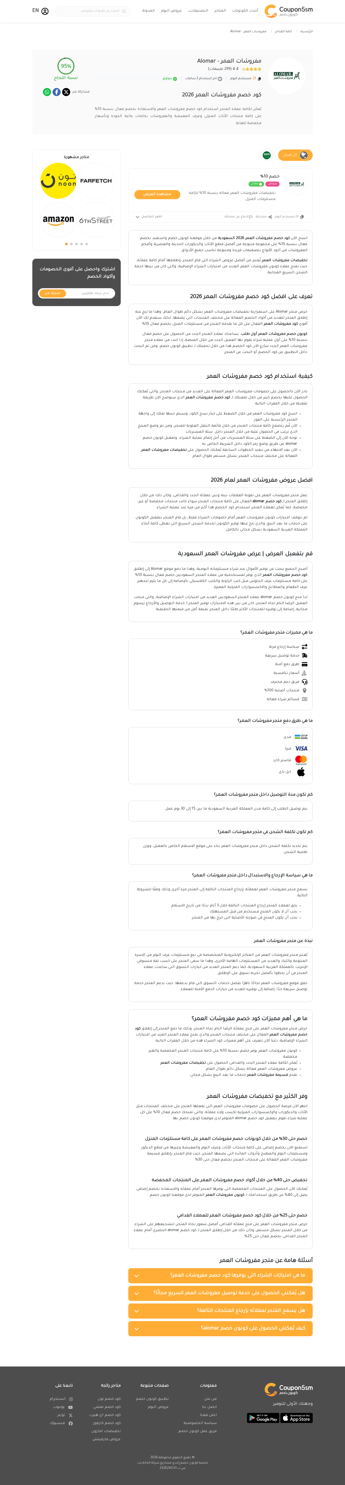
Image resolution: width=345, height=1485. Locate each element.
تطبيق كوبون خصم (152, 1399)
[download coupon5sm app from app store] (296, 1418)
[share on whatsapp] (47, 92)
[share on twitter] (66, 92)
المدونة (148, 11)
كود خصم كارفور (107, 1423)
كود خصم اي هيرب (105, 1415)
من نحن (210, 1399)
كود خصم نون (109, 1399)
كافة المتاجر (283, 32)
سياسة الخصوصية (200, 1423)
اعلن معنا (208, 1415)
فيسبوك (57, 1423)
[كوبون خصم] (289, 11)
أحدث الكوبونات (245, 11)
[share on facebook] (57, 92)
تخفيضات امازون (106, 1432)
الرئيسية (307, 32)
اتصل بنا (209, 1407)
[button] (44, 11)
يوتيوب (58, 1407)
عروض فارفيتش (106, 1440)
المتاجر (220, 11)
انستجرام (57, 1399)
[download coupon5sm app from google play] (263, 1418)
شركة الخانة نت (148, 1463)
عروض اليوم (171, 11)
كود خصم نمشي (107, 1407)
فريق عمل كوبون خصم (197, 1432)
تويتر (61, 1415)
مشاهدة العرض (157, 195)
